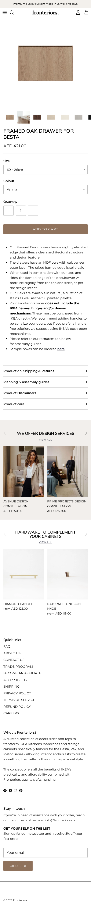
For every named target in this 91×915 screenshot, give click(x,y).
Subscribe (45, 501)
